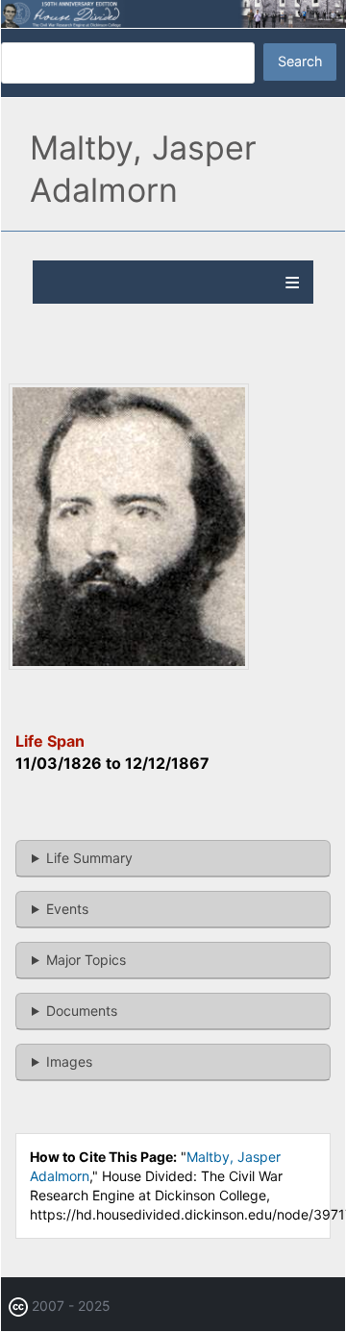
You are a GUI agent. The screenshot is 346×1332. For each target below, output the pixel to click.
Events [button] (67, 908)
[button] (129, 664)
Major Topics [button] (86, 959)
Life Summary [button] (89, 858)
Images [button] (69, 1061)
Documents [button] (81, 1010)
